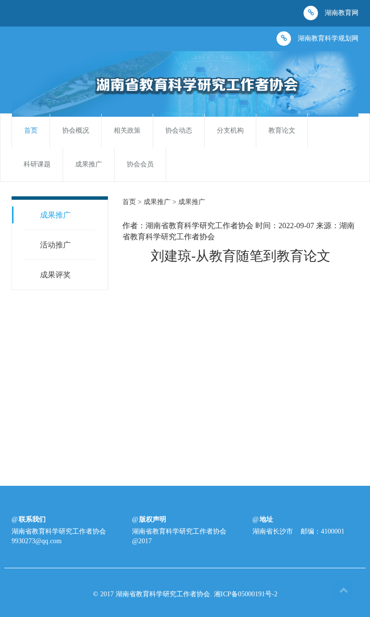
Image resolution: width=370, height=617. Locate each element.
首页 (31, 130)
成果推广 (88, 164)
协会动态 (178, 130)
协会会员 (140, 164)
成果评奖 (55, 275)
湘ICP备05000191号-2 (246, 594)
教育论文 (281, 130)
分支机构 (230, 130)
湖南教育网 (340, 12)
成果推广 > (161, 202)
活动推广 (55, 245)
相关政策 (127, 130)
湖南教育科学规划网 (327, 38)
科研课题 (37, 164)
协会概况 (75, 130)
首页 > (133, 202)
